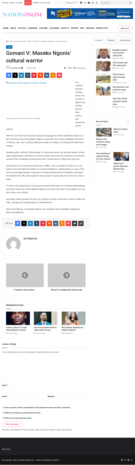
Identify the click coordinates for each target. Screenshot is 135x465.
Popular (98, 40)
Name (5, 385)
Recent (111, 40)
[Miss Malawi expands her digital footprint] (74, 318)
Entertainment (20, 41)
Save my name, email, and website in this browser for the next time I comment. (37, 407)
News (13, 28)
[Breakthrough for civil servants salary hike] (103, 54)
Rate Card (125, 28)
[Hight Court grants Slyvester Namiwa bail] (121, 156)
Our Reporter (16, 68)
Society (65, 28)
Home (6, 28)
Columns (54, 28)
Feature (43, 28)
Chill (29, 41)
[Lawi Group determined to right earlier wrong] (46, 318)
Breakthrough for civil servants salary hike (120, 53)
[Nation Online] (22, 15)
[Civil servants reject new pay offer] (103, 78)
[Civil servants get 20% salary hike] (103, 66)
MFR (82, 28)
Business (32, 28)
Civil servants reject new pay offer (119, 77)
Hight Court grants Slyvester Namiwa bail (121, 166)
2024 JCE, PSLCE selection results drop (120, 101)
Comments (125, 40)
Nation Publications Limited (48, 460)
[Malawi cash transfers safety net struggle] (104, 132)
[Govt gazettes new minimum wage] (103, 90)
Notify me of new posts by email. (18, 418)
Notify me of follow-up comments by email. (22, 413)
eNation (90, 28)
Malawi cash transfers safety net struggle (103, 142)
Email (5, 396)
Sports (74, 28)
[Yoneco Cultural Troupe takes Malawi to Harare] (18, 318)
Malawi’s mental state (41, 3)
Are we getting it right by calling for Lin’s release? (103, 156)
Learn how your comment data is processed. (53, 430)
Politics (22, 28)
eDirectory (102, 28)
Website (51, 396)
